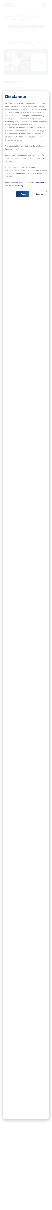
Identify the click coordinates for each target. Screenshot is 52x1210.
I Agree (23, 194)
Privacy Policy (17, 186)
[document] (26, 605)
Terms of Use (41, 183)
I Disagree (39, 194)
